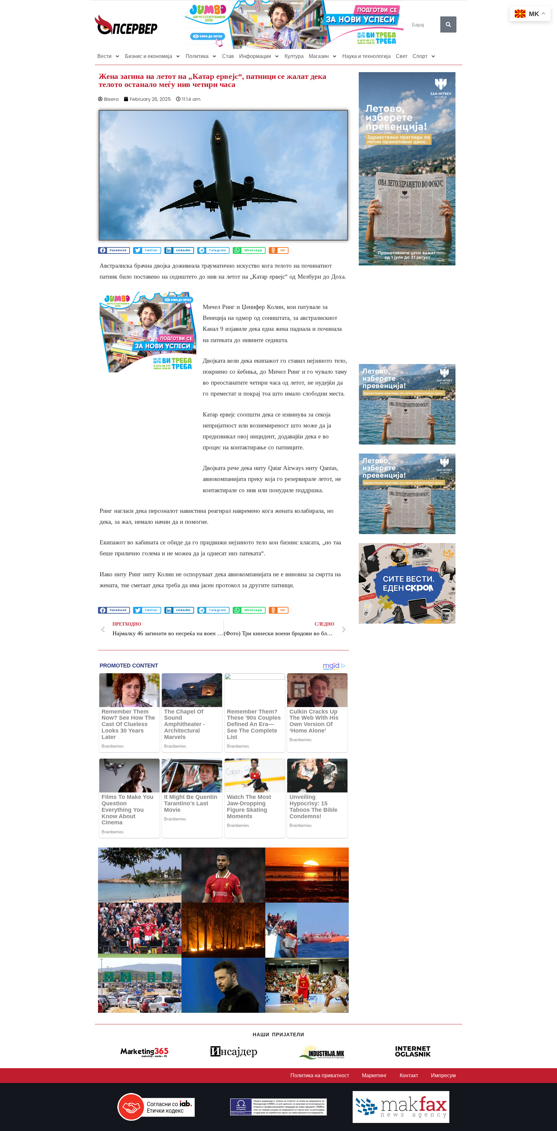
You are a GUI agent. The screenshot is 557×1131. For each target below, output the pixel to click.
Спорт (420, 56)
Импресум (443, 1075)
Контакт (409, 1075)
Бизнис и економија (148, 56)
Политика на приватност (319, 1075)
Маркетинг (374, 1075)
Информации (255, 56)
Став (228, 56)
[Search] (448, 24)
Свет (401, 56)
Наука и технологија (366, 56)
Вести (104, 56)
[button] (114, 250)
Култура (294, 56)
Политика (197, 56)
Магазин (319, 56)
